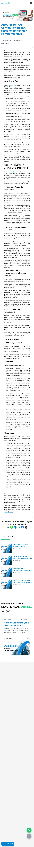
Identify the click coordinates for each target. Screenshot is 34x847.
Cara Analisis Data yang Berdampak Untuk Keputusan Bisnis (16, 624)
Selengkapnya (9, 638)
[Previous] (3, 611)
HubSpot (13, 172)
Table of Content (8, 844)
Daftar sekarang (9, 512)
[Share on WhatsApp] (11, 527)
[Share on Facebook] (22, 527)
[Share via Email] (18, 527)
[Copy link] (8, 527)
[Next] (8, 611)
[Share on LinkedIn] (15, 527)
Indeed (11, 85)
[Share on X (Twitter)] (26, 527)
